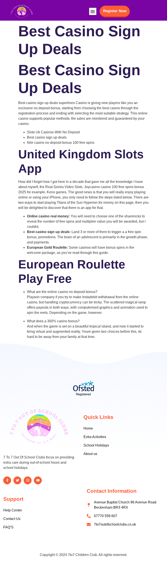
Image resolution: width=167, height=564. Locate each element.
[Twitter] (17, 480)
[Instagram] (28, 480)
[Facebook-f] (7, 480)
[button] (92, 11)
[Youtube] (38, 480)
